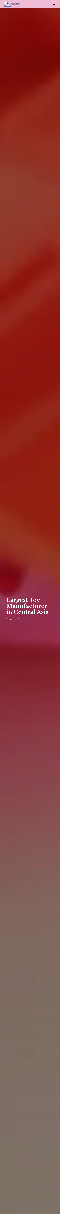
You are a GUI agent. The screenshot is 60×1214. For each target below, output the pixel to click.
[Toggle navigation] (54, 3)
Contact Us (12, 619)
